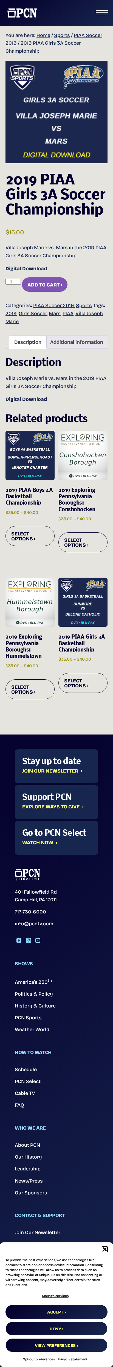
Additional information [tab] (76, 342)
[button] (105, 1249)
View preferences (55, 1345)
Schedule (26, 1069)
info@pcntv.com (34, 924)
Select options (22, 536)
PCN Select (28, 1081)
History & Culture (35, 1006)
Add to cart (43, 285)
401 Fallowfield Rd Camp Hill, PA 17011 (36, 896)
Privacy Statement (72, 1359)
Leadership (28, 1169)
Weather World (32, 1029)
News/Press (29, 1181)
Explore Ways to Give (51, 807)
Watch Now (37, 843)
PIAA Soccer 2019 (53, 305)
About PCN (27, 1145)
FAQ (19, 1105)
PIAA (68, 313)
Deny (55, 1328)
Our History (28, 1157)
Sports (62, 35)
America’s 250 (33, 981)
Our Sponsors (31, 1193)
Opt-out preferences (39, 1359)
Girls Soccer (33, 313)
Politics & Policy (34, 994)
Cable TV (25, 1093)
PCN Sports (28, 1018)
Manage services (55, 1296)
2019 (11, 313)
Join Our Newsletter (50, 771)
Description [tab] (27, 342)
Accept (55, 1312)
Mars (55, 313)
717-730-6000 (30, 912)
